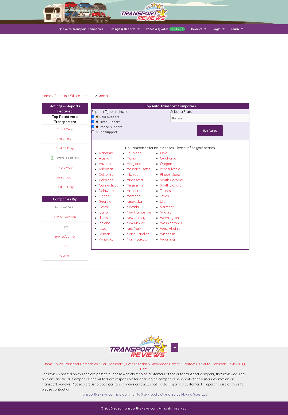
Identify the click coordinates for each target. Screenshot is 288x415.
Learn (235, 29)
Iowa (102, 228)
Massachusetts (138, 169)
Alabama (106, 153)
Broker (65, 246)
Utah (163, 201)
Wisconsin (168, 234)
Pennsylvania (170, 169)
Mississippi (135, 185)
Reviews (196, 29)
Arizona (105, 164)
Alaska (104, 158)
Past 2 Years (65, 129)
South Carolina (171, 180)
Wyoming (167, 239)
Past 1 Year (65, 139)
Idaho (103, 212)
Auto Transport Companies (77, 364)
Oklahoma (168, 158)
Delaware (106, 191)
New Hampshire (139, 212)
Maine (131, 158)
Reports (60, 96)
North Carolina (138, 234)
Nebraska (134, 201)
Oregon (166, 164)
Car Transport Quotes (118, 364)
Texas (164, 196)
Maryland (134, 164)
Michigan (133, 174)
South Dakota (171, 185)
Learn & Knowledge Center (159, 364)
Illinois (103, 218)
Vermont (167, 207)
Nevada (133, 207)
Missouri (133, 191)
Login (216, 29)
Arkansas (106, 169)
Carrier (65, 255)
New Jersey (136, 218)
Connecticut (108, 185)
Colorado (106, 180)
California (106, 174)
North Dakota (137, 239)
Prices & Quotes (164, 29)
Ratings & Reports (122, 29)
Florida (104, 196)
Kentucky (106, 239)
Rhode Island (170, 174)
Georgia (105, 201)
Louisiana (134, 153)
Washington (169, 218)
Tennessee (168, 191)
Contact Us (191, 364)
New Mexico (136, 223)
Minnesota (135, 180)
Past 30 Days (65, 148)
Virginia (166, 212)
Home (46, 96)
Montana (134, 196)
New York (134, 228)
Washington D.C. (173, 223)
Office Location (82, 96)
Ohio (163, 153)
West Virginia (170, 228)
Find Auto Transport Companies (81, 29)
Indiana (104, 223)
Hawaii (104, 207)
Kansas (103, 96)
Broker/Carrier (65, 236)
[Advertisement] (144, 63)
